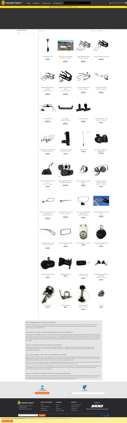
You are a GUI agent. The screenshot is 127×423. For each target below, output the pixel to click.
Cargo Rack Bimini (47, 118)
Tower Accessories (45, 406)
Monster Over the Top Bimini (65, 56)
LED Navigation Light (48, 56)
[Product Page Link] (48, 45)
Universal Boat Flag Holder (65, 149)
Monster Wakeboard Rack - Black (101, 56)
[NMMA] (97, 409)
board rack (42, 348)
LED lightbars (82, 337)
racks (63, 348)
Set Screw (101, 305)
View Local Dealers (42, 393)
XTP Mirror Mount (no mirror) (47, 243)
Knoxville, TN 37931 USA (25, 409)
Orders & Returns (75, 406)
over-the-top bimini (33, 362)
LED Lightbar (65, 118)
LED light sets (92, 337)
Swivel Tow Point (48, 305)
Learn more (69, 418)
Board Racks (44, 408)
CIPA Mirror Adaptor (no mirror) (83, 243)
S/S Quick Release (65, 305)
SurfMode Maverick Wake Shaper (47, 149)
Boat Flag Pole (83, 149)
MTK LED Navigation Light (101, 118)
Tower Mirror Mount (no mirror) (65, 212)
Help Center (74, 408)
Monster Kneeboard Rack (83, 87)
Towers (42, 404)
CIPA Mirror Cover (83, 274)
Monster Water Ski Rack (101, 87)
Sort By (93, 30)
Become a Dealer (60, 410)
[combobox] (77, 3)
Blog (57, 406)
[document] (64, 420)
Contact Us (58, 408)
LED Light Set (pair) (83, 118)
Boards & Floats (44, 410)
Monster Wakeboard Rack (83, 56)
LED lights (90, 334)
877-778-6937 (23, 407)
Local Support (74, 410)
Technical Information (76, 404)
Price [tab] (18, 33)
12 (68, 58)
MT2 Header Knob (83, 305)
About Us (58, 404)
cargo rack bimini (32, 366)
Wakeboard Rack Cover (65, 274)
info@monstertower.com (26, 405)
